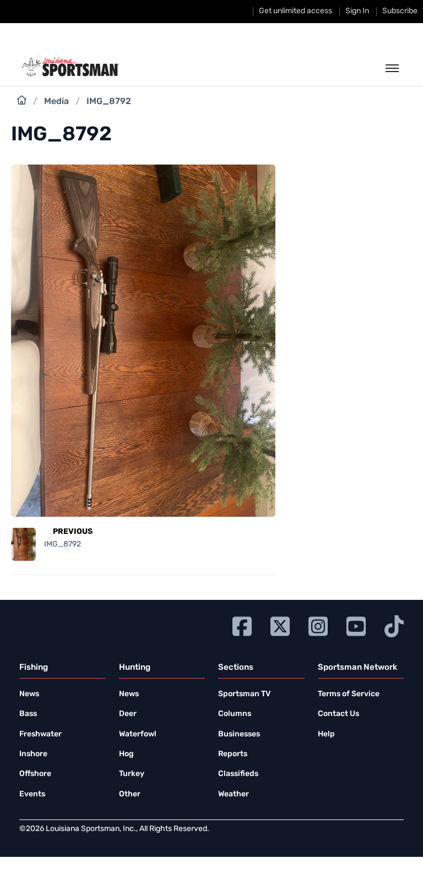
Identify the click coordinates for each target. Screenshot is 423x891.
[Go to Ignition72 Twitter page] (280, 625)
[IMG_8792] (143, 510)
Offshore (35, 774)
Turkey (131, 774)
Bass (28, 714)
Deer (128, 714)
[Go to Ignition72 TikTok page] (394, 625)
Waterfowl (137, 734)
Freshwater (40, 734)
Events (32, 794)
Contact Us (338, 714)
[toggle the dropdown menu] (392, 68)
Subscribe (399, 11)
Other (129, 794)
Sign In (357, 11)
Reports (232, 754)
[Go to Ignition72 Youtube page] (356, 625)
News (29, 694)
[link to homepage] (70, 67)
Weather (233, 794)
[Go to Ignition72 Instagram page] (318, 625)
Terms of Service (348, 694)
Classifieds (238, 774)
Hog (126, 754)
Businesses (239, 734)
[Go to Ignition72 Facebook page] (242, 625)
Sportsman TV (244, 694)
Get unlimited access (295, 11)
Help (326, 734)
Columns (234, 714)
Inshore (33, 754)
